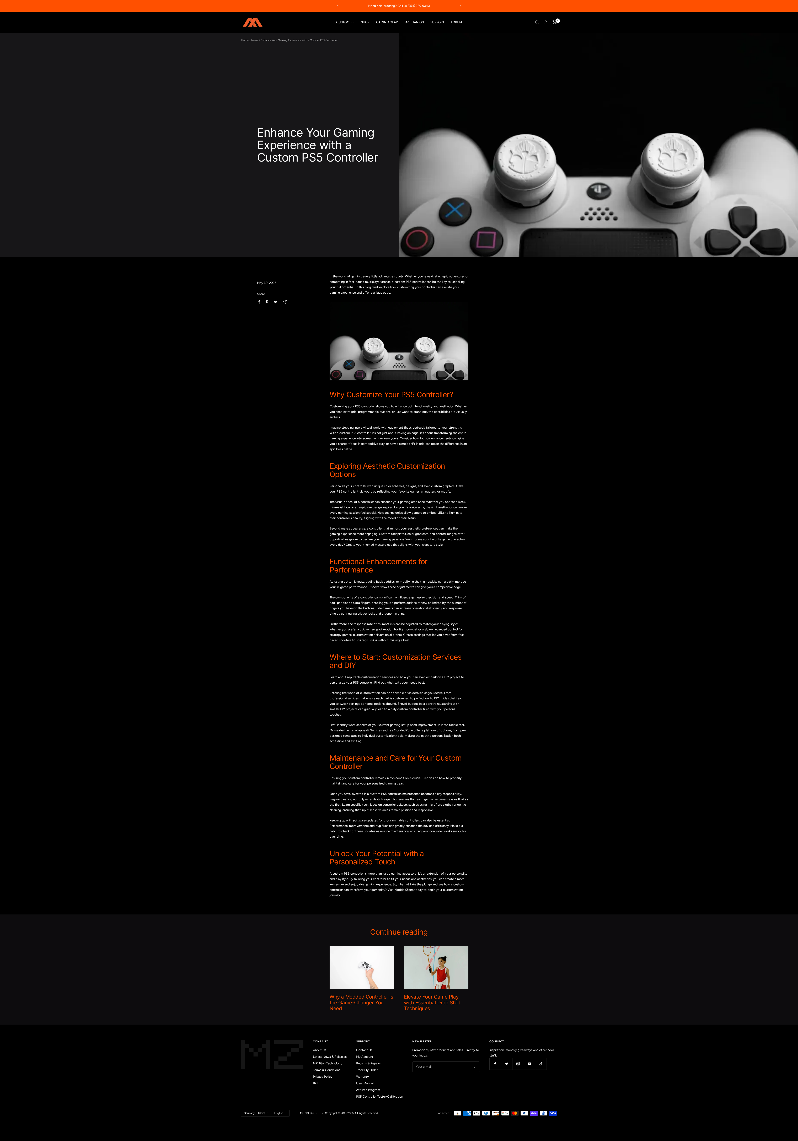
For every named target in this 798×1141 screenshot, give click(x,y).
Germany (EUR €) (254, 1113)
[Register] (474, 1066)
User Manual (364, 1083)
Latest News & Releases (330, 1057)
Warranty (362, 1076)
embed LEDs (436, 513)
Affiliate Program (368, 1090)
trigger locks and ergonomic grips (381, 613)
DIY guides (441, 698)
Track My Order (367, 1070)
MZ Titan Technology (327, 1063)
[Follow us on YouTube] (529, 1064)
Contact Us (364, 1050)
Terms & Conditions (326, 1070)
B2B (315, 1083)
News (254, 40)
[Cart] (555, 22)
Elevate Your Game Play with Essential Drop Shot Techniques (432, 1002)
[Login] (546, 22)
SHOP (365, 22)
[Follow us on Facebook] (495, 1064)
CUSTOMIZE (345, 22)
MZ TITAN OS (414, 22)
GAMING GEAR (387, 22)
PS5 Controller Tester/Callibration (379, 1096)
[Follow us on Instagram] (518, 1064)
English (278, 1113)
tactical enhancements (436, 438)
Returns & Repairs (368, 1063)
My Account (364, 1057)
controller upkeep (395, 804)
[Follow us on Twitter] (506, 1064)
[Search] (537, 22)
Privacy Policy (322, 1076)
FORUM (456, 22)
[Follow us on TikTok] (541, 1064)
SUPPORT (437, 22)
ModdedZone (403, 730)
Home (245, 40)
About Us (319, 1050)
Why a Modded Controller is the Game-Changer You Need (361, 1002)
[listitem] (259, 302)
